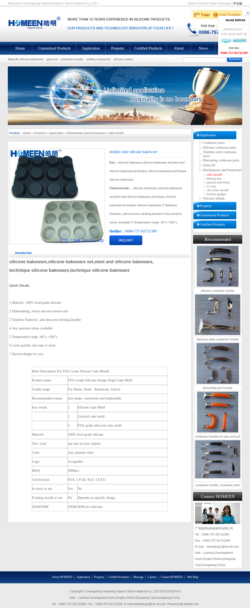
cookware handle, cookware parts (217, 485)
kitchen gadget (216, 194)
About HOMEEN (178, 50)
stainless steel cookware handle (218, 339)
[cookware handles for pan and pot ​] (217, 412)
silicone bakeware (32, 59)
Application (91, 48)
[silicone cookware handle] (217, 266)
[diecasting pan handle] (217, 363)
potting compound (98, 59)
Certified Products (148, 48)
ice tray (211, 186)
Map (214, 3)
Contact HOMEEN (172, 577)
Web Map (192, 577)
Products (40, 133)
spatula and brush (218, 182)
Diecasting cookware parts (221, 160)
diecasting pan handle (217, 388)
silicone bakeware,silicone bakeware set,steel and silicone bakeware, (81, 261)
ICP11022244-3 (170, 591)
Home (192, 3)
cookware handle (72, 59)
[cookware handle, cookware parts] (217, 459)
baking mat (214, 178)
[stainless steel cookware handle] (217, 314)
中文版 (237, 3)
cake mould (116, 133)
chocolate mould (218, 190)
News (203, 48)
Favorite (203, 3)
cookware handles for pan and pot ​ (218, 436)
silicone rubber (123, 59)
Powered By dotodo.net (182, 604)
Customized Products (54, 48)
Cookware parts (214, 143)
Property (117, 48)
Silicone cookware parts (219, 147)
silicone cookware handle (218, 291)
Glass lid (209, 165)
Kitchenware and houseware (86, 133)
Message (225, 3)
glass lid (52, 59)
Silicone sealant (214, 198)
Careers (152, 577)
